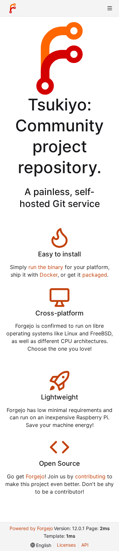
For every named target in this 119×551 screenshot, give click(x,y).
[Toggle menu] (110, 8)
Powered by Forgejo (31, 528)
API (85, 545)
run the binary (45, 267)
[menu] (41, 545)
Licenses (66, 545)
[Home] (12, 8)
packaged (94, 274)
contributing (90, 476)
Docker (49, 274)
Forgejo (35, 476)
